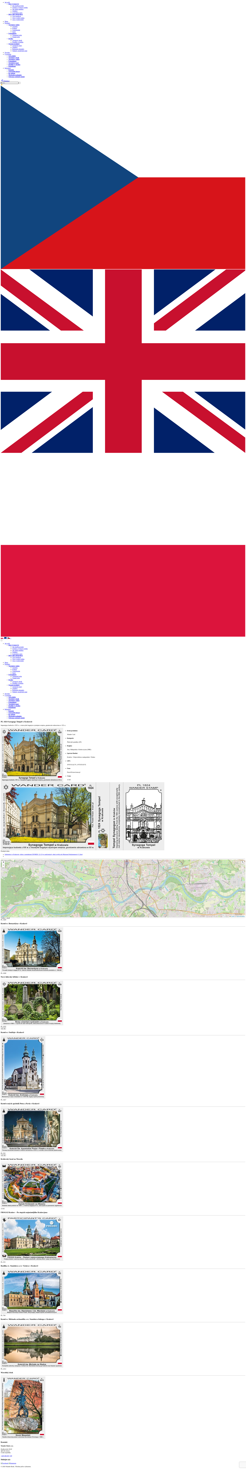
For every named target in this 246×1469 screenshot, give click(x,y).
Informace (8, 68)
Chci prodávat (16, 16)
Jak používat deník (18, 6)
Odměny (15, 11)
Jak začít (7, 2)
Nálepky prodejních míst (19, 51)
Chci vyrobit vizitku (18, 18)
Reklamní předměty (18, 49)
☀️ (2, 85)
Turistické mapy (17, 45)
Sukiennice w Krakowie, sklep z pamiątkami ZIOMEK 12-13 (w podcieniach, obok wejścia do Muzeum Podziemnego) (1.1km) (44, 854)
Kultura (14, 28)
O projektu (8, 54)
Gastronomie (16, 30)
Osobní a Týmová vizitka (20, 7)
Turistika (15, 26)
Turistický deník (17, 40)
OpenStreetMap (240, 916)
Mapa (6, 21)
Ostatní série (16, 37)
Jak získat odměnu (17, 9)
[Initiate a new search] (242, 862)
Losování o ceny (17, 13)
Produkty (7, 23)
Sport (14, 32)
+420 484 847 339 (6, 1456)
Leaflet (232, 916)
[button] (3, 862)
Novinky (7, 52)
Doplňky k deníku (17, 42)
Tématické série (17, 35)
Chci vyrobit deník (18, 19)
